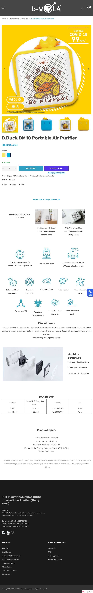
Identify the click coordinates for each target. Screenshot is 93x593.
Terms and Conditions (9, 571)
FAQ (49, 552)
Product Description (46, 199)
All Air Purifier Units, (20, 176)
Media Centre (6, 574)
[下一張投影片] (88, 69)
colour (4, 151)
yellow (4, 155)
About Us (5, 548)
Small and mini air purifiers (46, 176)
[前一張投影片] (4, 69)
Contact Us (52, 548)
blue (9, 155)
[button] (87, 591)
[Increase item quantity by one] (16, 168)
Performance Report (9, 563)
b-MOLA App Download (10, 559)
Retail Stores (6, 552)
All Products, (32, 176)
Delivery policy (53, 556)
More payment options (56, 173)
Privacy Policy (6, 567)
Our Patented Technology (11, 556)
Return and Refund (55, 559)
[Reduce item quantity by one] (3, 168)
